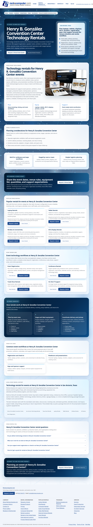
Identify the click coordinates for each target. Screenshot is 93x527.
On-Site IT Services (79, 508)
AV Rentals (83, 411)
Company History (7, 504)
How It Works (24, 508)
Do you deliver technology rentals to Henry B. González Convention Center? (29, 436)
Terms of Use (80, 524)
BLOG (72, 4)
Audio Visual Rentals (44, 508)
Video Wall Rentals (44, 511)
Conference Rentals (54, 266)
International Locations (27, 517)
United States (23, 13)
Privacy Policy (72, 524)
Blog (75, 513)
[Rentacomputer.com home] (16, 4)
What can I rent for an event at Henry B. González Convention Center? (27, 440)
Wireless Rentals (75, 411)
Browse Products (25, 504)
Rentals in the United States (28, 515)
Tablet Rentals (53, 210)
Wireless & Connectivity (15, 230)
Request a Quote (13, 223)
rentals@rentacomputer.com (83, 4)
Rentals (11, 13)
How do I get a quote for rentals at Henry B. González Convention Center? (28, 450)
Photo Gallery (6, 508)
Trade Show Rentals (14, 282)
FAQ (67, 3)
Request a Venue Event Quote (16, 52)
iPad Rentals (42, 504)
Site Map (87, 524)
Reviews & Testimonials (9, 511)
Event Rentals (42, 515)
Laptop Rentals (12, 210)
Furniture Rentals (43, 517)
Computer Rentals (43, 506)
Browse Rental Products (34, 52)
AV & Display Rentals (55, 230)
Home (6, 13)
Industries (77, 511)
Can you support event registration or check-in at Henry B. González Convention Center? (33, 445)
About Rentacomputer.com (10, 502)
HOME (35, 4)
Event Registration (14, 266)
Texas (29, 13)
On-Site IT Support (54, 282)
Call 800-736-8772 (80, 182)
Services (76, 502)
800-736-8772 (21, 493)
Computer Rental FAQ (27, 511)
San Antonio (35, 13)
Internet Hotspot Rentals (45, 513)
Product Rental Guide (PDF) (28, 519)
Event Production (79, 504)
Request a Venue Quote (65, 182)
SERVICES (60, 3)
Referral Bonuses (61, 506)
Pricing (23, 506)
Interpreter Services (79, 506)
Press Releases (60, 508)
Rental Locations (25, 513)
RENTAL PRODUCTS (42, 3)
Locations (16, 13)
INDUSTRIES (52, 3)
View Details (25, 223)
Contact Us (6, 506)
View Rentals (12, 275)
